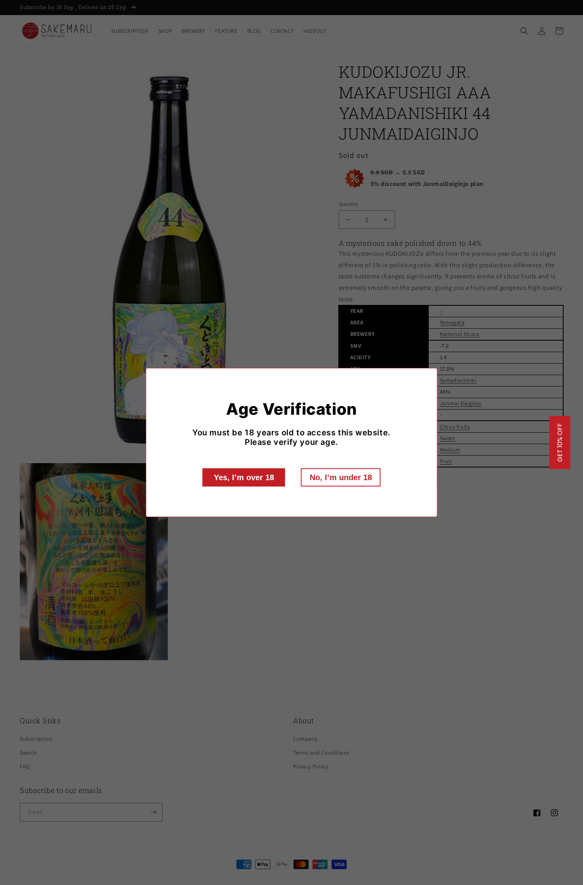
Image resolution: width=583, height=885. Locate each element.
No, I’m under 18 (341, 477)
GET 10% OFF (559, 442)
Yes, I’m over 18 (244, 477)
